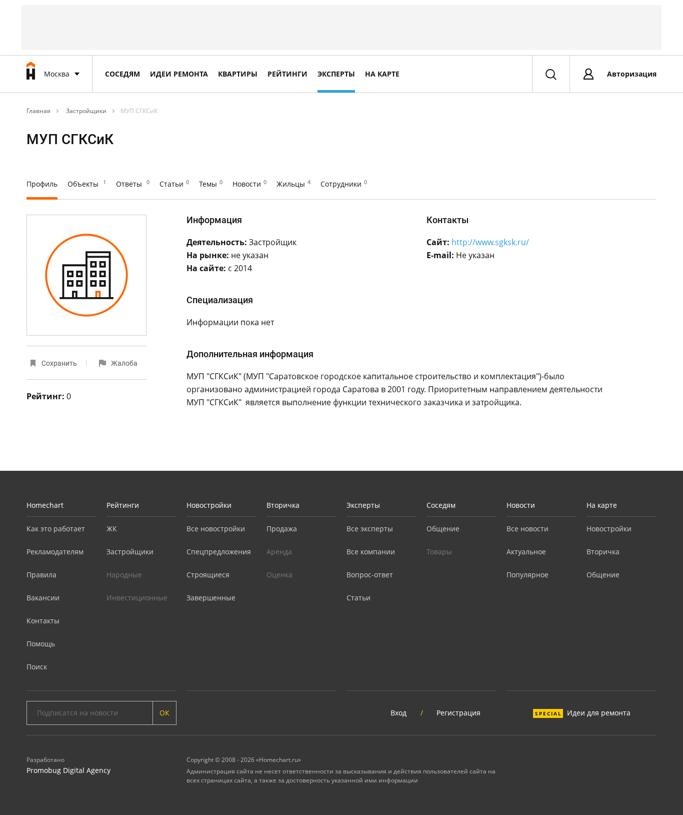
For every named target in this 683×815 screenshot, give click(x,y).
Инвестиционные (137, 597)
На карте (382, 74)
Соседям (122, 74)
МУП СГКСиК (139, 111)
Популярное (527, 574)
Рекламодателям (55, 551)
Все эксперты (369, 528)
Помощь (40, 643)
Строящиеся (208, 574)
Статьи (174, 184)
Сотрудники (343, 184)
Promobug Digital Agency (68, 770)
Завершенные (211, 597)
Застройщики (85, 111)
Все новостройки (215, 528)
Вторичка (283, 505)
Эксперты (336, 74)
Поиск (36, 666)
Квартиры (238, 74)
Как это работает (55, 528)
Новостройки (209, 505)
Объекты (87, 184)
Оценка (279, 574)
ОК (165, 712)
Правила (41, 574)
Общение (443, 528)
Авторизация (631, 74)
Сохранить (59, 363)
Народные (124, 574)
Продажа (281, 528)
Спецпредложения (218, 551)
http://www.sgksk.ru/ (490, 242)
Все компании (370, 551)
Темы (210, 184)
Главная (38, 111)
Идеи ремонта (179, 74)
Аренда (279, 551)
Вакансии (43, 597)
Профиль (42, 184)
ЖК (111, 528)
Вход (398, 712)
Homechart (45, 505)
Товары (439, 551)
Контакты (43, 620)
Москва (57, 74)
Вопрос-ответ (369, 574)
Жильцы (293, 184)
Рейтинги (288, 74)
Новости (249, 184)
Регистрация (458, 712)
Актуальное (526, 551)
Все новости (527, 528)
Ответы (133, 184)
